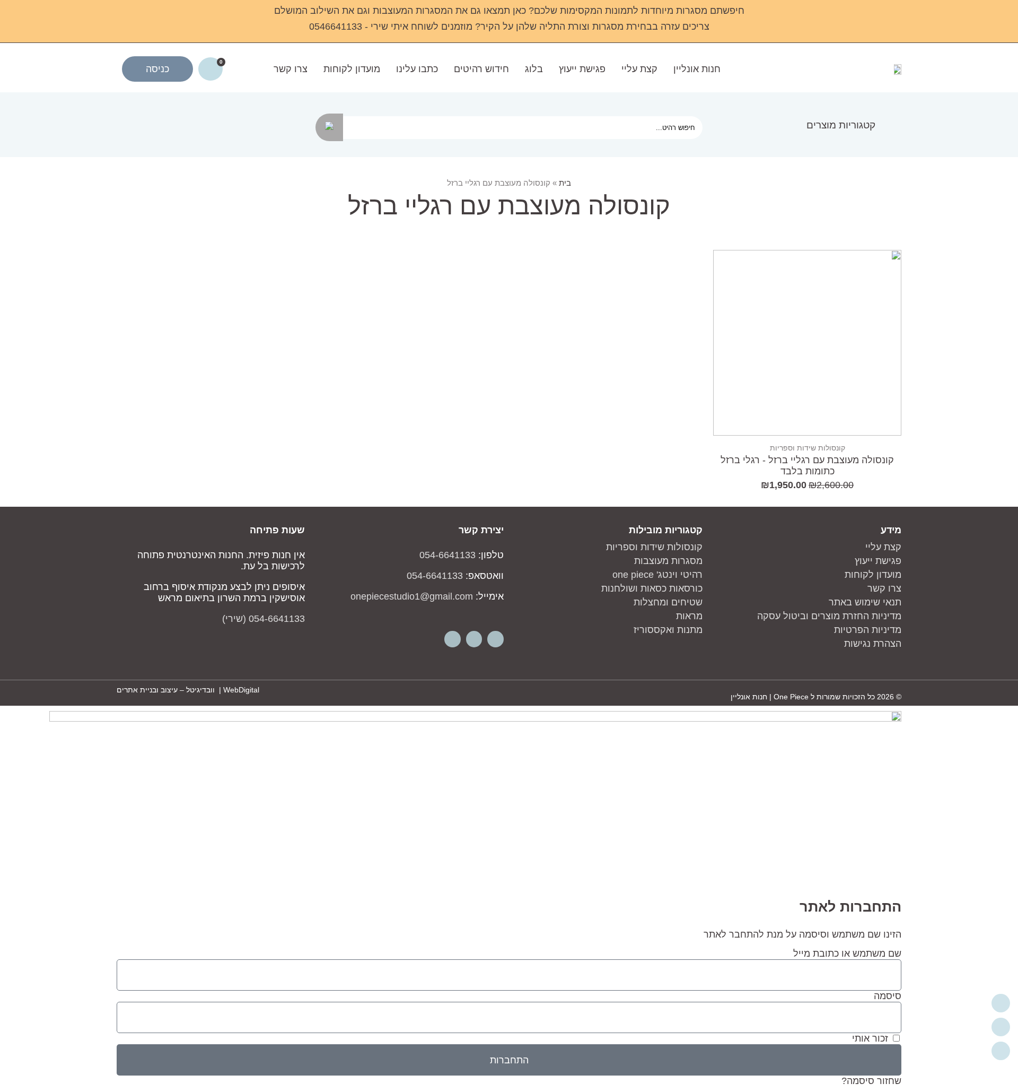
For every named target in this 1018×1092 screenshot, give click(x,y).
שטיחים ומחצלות (668, 602)
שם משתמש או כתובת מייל (847, 953)
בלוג (534, 69)
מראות (689, 616)
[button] (847, 125)
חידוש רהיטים (481, 69)
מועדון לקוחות (351, 69)
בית (565, 182)
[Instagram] (474, 639)
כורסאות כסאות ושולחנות (652, 588)
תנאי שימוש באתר (865, 602)
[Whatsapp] (452, 639)
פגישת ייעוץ (582, 69)
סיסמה (887, 996)
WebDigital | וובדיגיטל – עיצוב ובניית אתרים (188, 690)
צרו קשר (291, 69)
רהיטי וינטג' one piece (657, 574)
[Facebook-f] (495, 639)
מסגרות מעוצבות (668, 561)
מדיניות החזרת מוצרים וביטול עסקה (829, 616)
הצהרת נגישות (872, 643)
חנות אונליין (697, 69)
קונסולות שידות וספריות (807, 448)
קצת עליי (639, 69)
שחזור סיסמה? (871, 1081)
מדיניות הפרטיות (867, 630)
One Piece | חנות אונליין (770, 696)
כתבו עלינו (417, 69)
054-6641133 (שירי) (263, 618)
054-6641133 (447, 555)
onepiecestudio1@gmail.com (411, 596)
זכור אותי (871, 1038)
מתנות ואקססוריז (668, 630)
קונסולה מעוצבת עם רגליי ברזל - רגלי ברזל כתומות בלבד (807, 465)
